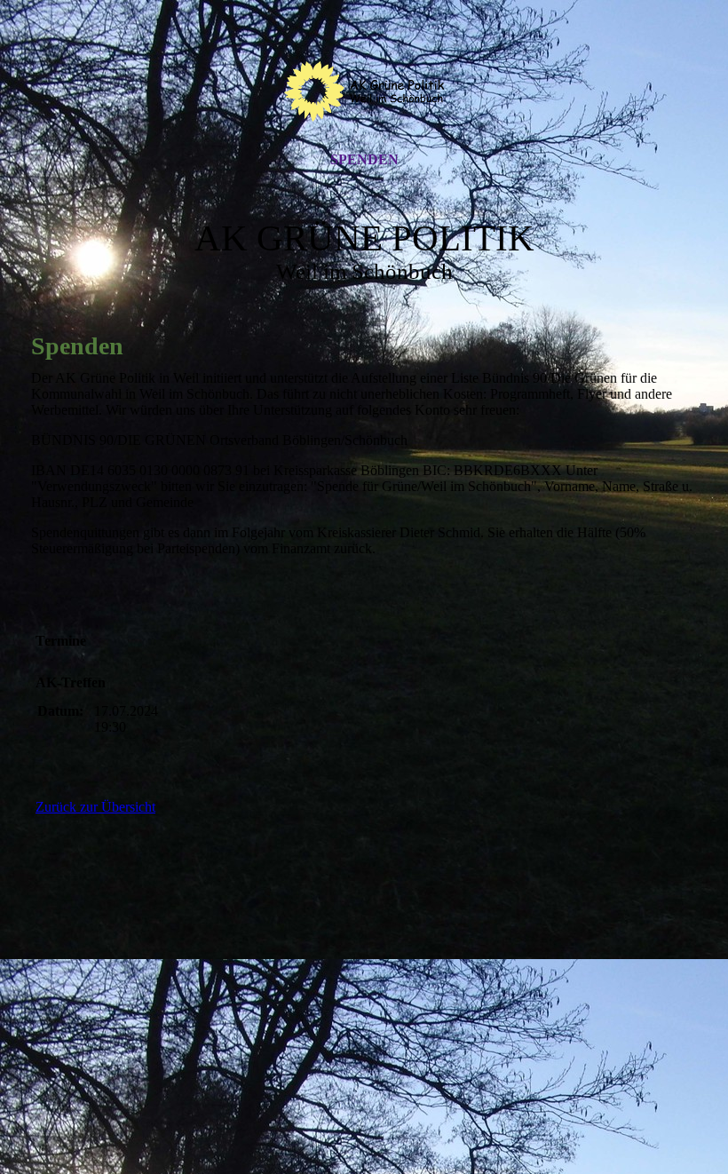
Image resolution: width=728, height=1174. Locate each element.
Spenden (364, 159)
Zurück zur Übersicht (95, 806)
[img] (364, 91)
